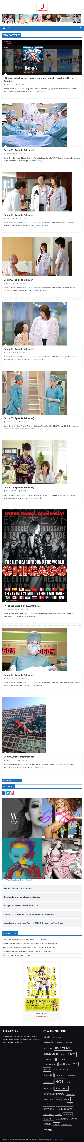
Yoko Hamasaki (66, 1124)
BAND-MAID (51, 1054)
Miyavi (66, 1099)
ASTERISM (69, 1042)
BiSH (63, 1054)
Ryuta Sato (58, 1114)
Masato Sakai (48, 1099)
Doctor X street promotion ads (19, 756)
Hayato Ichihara (48, 1082)
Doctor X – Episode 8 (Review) (19, 150)
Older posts (8, 780)
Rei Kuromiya (64, 1108)
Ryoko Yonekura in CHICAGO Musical (22, 606)
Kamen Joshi (48, 1088)
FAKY (75, 1064)
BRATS (71, 1054)
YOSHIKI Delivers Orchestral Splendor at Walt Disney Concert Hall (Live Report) (30, 944)
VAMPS (74, 1119)
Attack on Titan (48, 1048)
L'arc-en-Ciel (70, 1094)
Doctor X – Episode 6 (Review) (19, 280)
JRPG (68, 1082)
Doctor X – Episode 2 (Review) (19, 675)
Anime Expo (57, 1037)
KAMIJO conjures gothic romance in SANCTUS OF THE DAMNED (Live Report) (29, 947)
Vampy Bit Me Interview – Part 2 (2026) (16, 955)
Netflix (70, 1104)
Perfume (49, 1108)
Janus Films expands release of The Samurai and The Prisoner (24, 940)
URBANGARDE (62, 1119)
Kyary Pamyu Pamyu (54, 1094)
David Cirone (24, 84)
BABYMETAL (63, 1047)
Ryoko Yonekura (48, 1114)
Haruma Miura (60, 1075)
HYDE (60, 1081)
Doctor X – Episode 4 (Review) (19, 418)
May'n (58, 1099)
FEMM (47, 1069)
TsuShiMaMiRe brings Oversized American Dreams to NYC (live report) (27, 951)
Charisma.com (49, 1059)
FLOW (55, 1069)
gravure (48, 1075)
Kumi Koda (61, 1088)
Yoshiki (49, 1130)
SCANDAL (67, 1114)
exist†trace (65, 1064)
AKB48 (47, 1037)
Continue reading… (40, 91)
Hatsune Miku (71, 1075)
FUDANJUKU (64, 1069)
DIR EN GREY (61, 1059)
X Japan (56, 1124)
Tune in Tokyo (48, 1119)
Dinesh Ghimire (58, 1139)
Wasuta (47, 1124)
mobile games (48, 1104)
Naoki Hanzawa (60, 1104)
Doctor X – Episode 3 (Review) (19, 487)
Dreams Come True (50, 1064)
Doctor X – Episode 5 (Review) (19, 349)
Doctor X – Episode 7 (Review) (19, 215)
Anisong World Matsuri (53, 1042)
